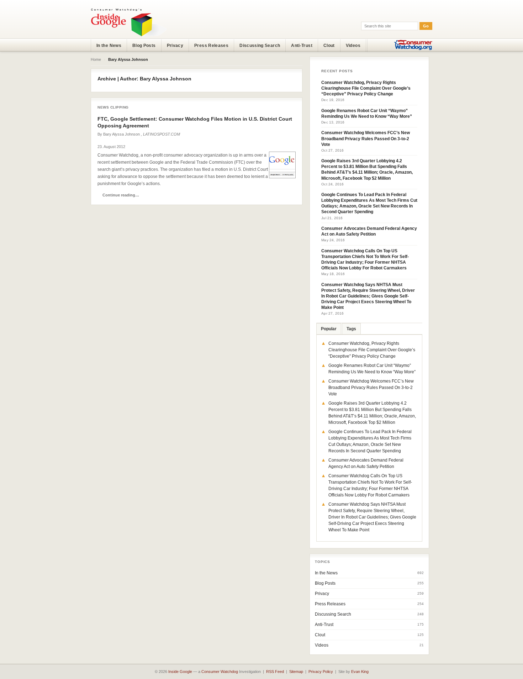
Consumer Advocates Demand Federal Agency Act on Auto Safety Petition (369, 231)
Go (426, 26)
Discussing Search (259, 45)
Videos (353, 45)
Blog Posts (144, 45)
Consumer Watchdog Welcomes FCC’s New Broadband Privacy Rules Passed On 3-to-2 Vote (365, 138)
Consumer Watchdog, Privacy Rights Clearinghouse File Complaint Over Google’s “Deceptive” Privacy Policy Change (366, 88)
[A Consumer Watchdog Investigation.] (129, 22)
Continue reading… (120, 195)
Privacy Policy (320, 671)
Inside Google (180, 671)
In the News (108, 45)
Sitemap (296, 671)
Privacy (175, 45)
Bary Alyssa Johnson (121, 134)
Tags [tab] (351, 328)
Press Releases (211, 45)
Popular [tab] (329, 328)
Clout (329, 45)
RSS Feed (275, 671)
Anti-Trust (301, 45)
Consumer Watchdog (219, 671)
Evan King (360, 671)
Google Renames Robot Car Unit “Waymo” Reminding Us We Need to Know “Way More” (366, 114)
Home (96, 59)
